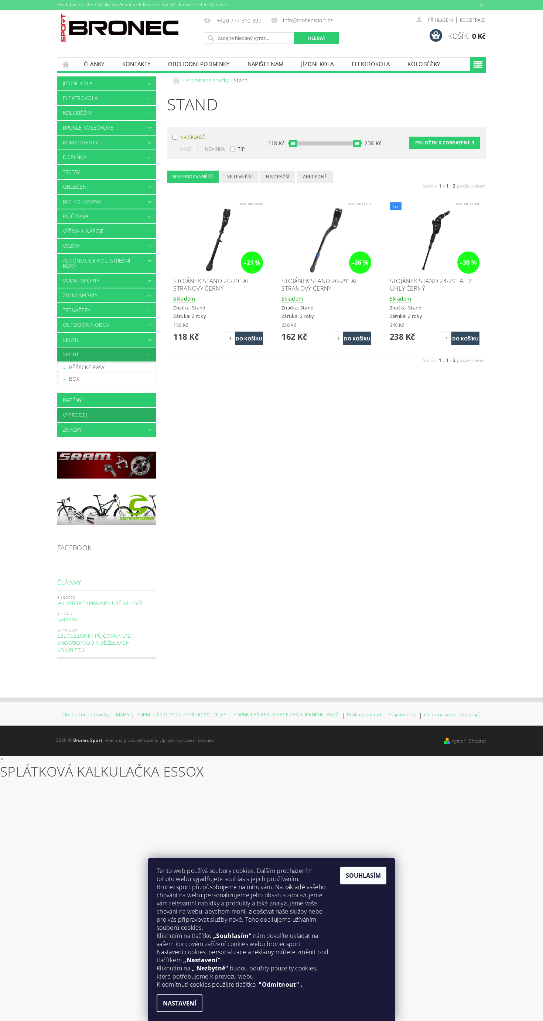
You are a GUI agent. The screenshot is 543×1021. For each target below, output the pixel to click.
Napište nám (265, 64)
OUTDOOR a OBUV (86, 324)
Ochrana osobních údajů (452, 715)
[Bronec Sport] (119, 28)
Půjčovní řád (403, 715)
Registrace (473, 20)
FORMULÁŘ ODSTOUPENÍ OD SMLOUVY (181, 715)
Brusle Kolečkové (88, 127)
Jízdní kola (317, 64)
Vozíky (72, 245)
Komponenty (80, 142)
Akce (186, 149)
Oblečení (75, 186)
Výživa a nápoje (83, 230)
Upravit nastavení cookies (187, 740)
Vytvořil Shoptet (469, 741)
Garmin (67, 619)
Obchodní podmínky (198, 64)
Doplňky (74, 157)
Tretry (71, 171)
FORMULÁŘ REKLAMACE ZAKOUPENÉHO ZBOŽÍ (286, 715)
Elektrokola (371, 64)
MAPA (122, 715)
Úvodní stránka (66, 64)
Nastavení (179, 1003)
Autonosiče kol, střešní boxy (96, 263)
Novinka (215, 149)
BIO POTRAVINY (82, 201)
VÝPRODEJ (75, 414)
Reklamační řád (364, 715)
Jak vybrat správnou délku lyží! (100, 603)
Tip (241, 149)
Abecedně (315, 177)
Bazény (72, 400)
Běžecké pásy (87, 367)
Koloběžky (423, 64)
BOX (74, 378)
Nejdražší (277, 177)
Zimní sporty (80, 295)
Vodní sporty (81, 280)
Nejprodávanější (193, 177)
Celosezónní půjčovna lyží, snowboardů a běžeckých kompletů (95, 643)
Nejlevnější (239, 177)
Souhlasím (363, 875)
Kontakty (136, 64)
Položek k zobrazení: (444, 143)
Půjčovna (76, 216)
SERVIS (71, 339)
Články (94, 64)
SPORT (71, 354)
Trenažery (76, 310)
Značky (72, 429)
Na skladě (192, 137)
